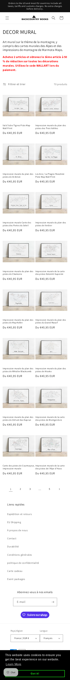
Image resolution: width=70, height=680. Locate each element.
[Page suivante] (59, 489)
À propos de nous (17, 530)
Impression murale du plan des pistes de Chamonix (18, 272)
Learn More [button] (13, 664)
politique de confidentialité (23, 562)
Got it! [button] (35, 673)
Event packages (16, 579)
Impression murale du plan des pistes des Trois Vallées (50, 127)
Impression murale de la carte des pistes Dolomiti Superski (50, 272)
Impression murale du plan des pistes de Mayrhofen (18, 321)
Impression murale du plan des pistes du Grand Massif (50, 321)
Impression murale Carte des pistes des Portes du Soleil (17, 224)
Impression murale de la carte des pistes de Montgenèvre (50, 418)
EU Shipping (14, 522)
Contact (11, 538)
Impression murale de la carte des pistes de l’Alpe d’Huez (50, 467)
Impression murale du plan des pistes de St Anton (18, 175)
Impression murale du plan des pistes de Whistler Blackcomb (18, 370)
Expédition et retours (19, 514)
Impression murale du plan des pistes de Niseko (50, 370)
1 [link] (10, 489)
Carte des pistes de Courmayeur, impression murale (19, 467)
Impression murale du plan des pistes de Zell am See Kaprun (18, 418)
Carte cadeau (14, 571)
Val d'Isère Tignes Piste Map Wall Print (16, 127)
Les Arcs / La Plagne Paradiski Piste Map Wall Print (49, 175)
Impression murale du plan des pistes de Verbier (50, 224)
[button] (7, 18)
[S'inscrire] (53, 602)
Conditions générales (19, 554)
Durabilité (13, 546)
